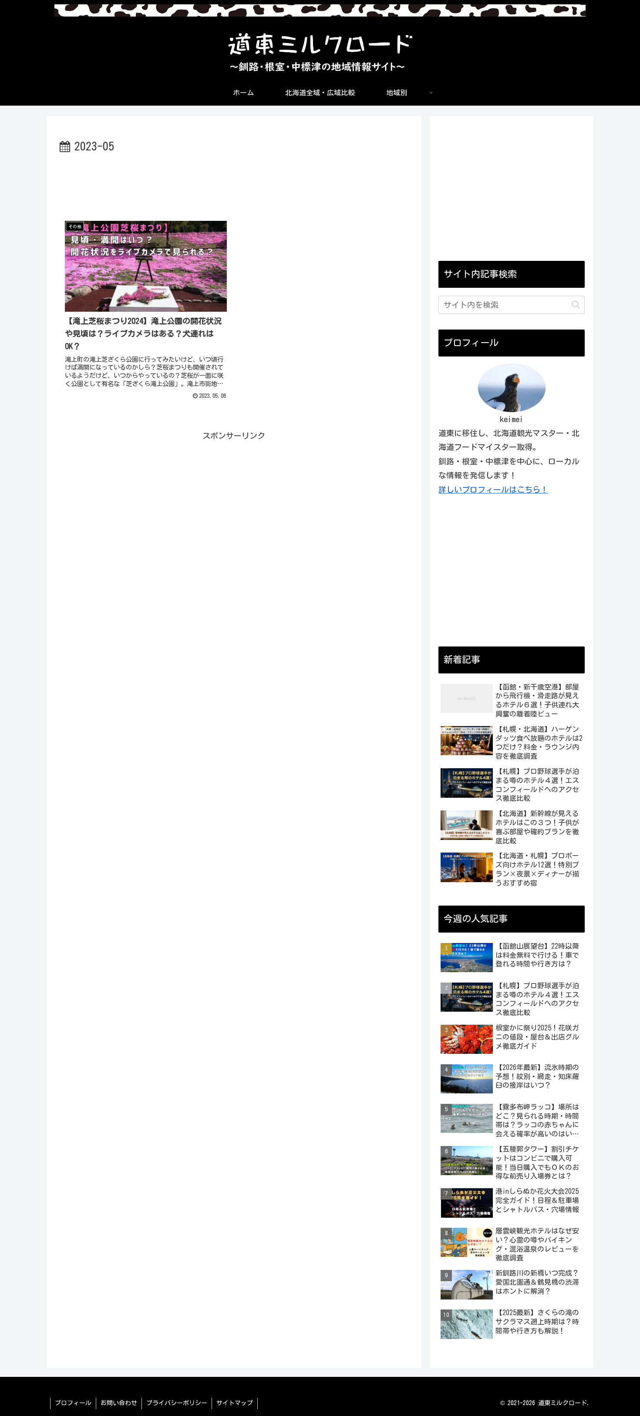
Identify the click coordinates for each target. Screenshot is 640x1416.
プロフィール (73, 1403)
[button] (575, 305)
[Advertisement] (234, 180)
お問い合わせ (119, 1403)
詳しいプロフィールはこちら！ (493, 489)
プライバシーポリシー (176, 1403)
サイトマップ (234, 1403)
